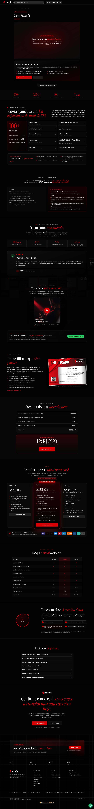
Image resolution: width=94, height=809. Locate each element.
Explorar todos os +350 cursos (47, 85)
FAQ (34, 783)
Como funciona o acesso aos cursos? (32, 656)
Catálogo (18, 9)
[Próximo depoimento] (85, 277)
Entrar (52, 771)
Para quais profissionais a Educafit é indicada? (35, 652)
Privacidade (74, 796)
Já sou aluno (38, 77)
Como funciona (37, 773)
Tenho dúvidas (55, 721)
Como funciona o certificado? (30, 667)
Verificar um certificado (13, 388)
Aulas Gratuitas (37, 781)
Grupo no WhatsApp (56, 775)
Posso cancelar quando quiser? (30, 671)
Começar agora (46, 447)
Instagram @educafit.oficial (75, 773)
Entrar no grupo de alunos (76, 334)
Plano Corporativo (38, 775)
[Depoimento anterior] (82, 277)
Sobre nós (36, 779)
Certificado (36, 777)
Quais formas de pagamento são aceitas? (33, 675)
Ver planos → (75, 745)
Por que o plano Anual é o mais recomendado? (34, 660)
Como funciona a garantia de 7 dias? (32, 664)
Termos (69, 796)
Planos (35, 771)
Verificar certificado (55, 773)
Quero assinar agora (24, 77)
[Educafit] (7, 2)
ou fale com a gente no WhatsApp (74, 748)
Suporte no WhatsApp (74, 771)
